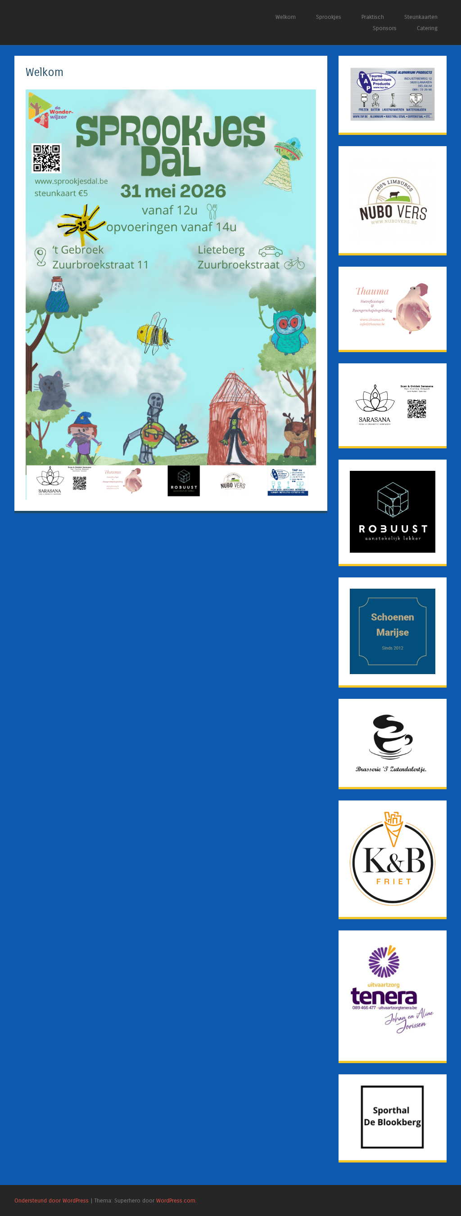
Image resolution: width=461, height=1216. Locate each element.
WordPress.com (175, 1200)
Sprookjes (328, 16)
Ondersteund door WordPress (51, 1200)
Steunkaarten (421, 16)
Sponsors (385, 28)
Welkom (286, 16)
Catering (427, 28)
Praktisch (373, 16)
